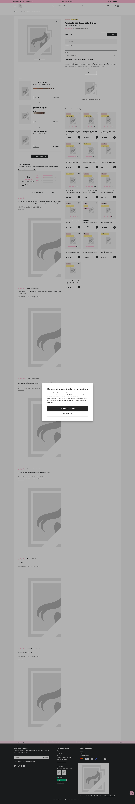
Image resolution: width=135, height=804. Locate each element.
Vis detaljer (67, 414)
